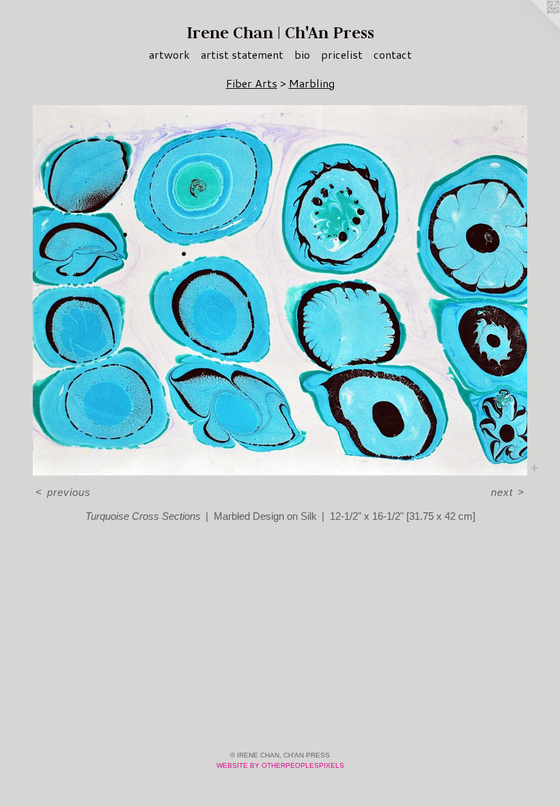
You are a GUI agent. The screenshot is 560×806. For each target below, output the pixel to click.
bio (302, 54)
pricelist (342, 54)
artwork (169, 54)
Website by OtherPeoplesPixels (280, 765)
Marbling (312, 83)
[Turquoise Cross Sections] (280, 290)
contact (393, 54)
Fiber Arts (251, 83)
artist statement (242, 54)
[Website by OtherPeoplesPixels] (532, 27)
